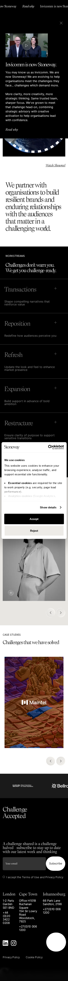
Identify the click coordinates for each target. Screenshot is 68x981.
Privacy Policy (54, 877)
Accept (34, 518)
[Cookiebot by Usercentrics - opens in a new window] (48, 447)
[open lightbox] (26, 45)
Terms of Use (30, 877)
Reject (34, 530)
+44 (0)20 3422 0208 (6, 918)
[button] (50, 612)
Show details (48, 507)
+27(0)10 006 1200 (28, 928)
